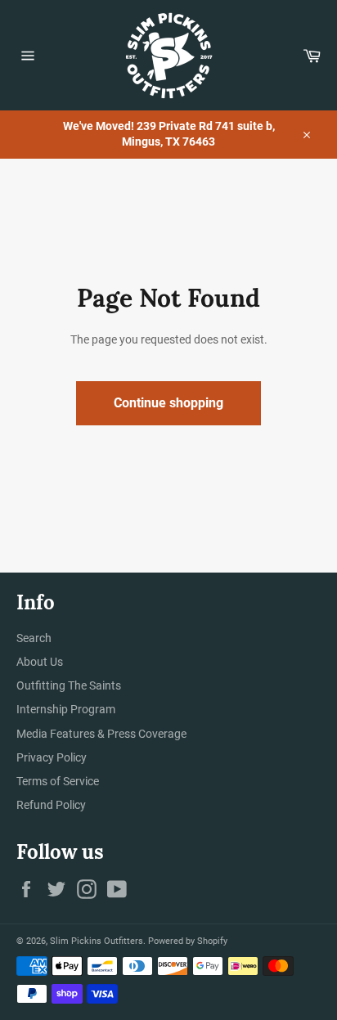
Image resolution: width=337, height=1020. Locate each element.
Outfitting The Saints (68, 685)
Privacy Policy (51, 757)
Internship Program (65, 709)
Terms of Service (57, 781)
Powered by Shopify (187, 941)
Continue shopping (168, 403)
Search (34, 638)
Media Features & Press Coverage (101, 733)
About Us (39, 661)
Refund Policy (51, 804)
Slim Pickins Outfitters (96, 941)
